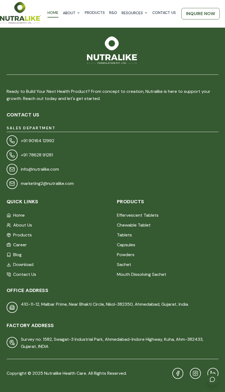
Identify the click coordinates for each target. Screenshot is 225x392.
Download (23, 264)
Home (19, 215)
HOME (52, 12)
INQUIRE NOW (200, 13)
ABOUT (69, 12)
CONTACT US (164, 12)
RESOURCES (132, 12)
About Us (22, 225)
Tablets (124, 235)
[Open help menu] (212, 379)
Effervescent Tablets (138, 215)
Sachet (124, 264)
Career (20, 245)
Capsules (126, 245)
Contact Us (24, 274)
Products (22, 235)
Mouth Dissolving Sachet (141, 274)
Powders (125, 254)
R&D (113, 12)
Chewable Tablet (134, 225)
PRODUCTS (95, 12)
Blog (17, 254)
